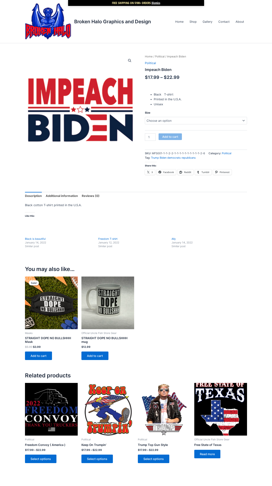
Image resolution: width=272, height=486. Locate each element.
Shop (193, 21)
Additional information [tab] (62, 196)
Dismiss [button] (156, 3)
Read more (207, 454)
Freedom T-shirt (107, 238)
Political (159, 56)
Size (147, 112)
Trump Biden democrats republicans (173, 157)
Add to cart (170, 137)
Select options (41, 459)
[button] (129, 60)
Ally (174, 238)
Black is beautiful (35, 238)
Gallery (207, 21)
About (240, 21)
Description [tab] (33, 196)
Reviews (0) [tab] (91, 196)
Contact (224, 21)
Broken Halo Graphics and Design (112, 21)
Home (179, 21)
